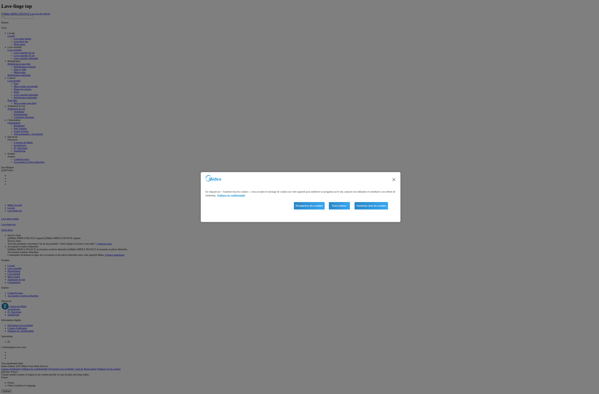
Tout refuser (339, 205)
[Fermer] (393, 179)
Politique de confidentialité (231, 195)
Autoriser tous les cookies (371, 205)
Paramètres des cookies (309, 205)
